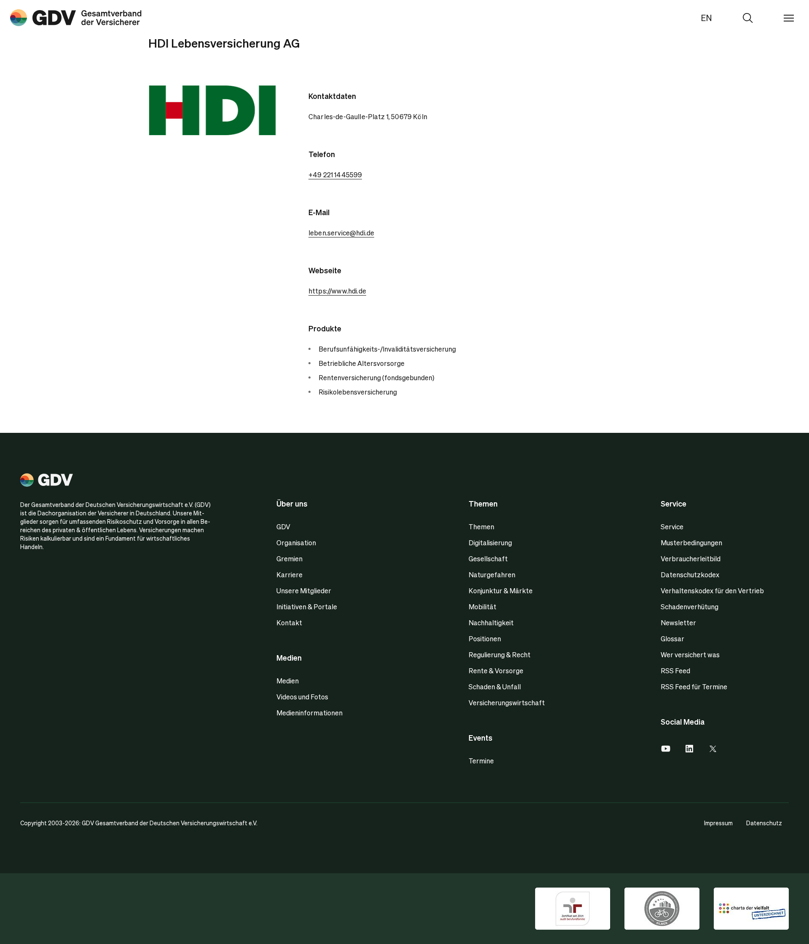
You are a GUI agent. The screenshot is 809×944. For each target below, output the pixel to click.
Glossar (672, 638)
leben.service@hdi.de (341, 232)
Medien (287, 680)
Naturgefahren (492, 574)
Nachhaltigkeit (491, 622)
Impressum (718, 823)
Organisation (296, 542)
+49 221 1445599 (335, 174)
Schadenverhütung (689, 606)
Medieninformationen (309, 712)
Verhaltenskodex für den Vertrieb (712, 590)
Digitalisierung (490, 542)
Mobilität (482, 606)
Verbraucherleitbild (691, 558)
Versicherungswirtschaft (507, 702)
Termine (481, 760)
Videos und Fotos (302, 696)
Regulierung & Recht (499, 654)
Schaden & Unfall (495, 686)
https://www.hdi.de (337, 290)
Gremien (289, 558)
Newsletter (678, 622)
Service (672, 526)
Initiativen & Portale (306, 606)
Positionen (485, 638)
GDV (283, 526)
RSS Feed (675, 670)
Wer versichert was (690, 654)
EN (706, 17)
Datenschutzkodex (690, 574)
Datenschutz (764, 823)
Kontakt (289, 622)
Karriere (289, 574)
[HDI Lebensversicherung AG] (76, 17)
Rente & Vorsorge (496, 670)
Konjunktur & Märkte (501, 590)
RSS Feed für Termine (694, 686)
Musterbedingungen (691, 542)
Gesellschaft (488, 558)
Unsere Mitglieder (303, 590)
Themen (481, 526)
